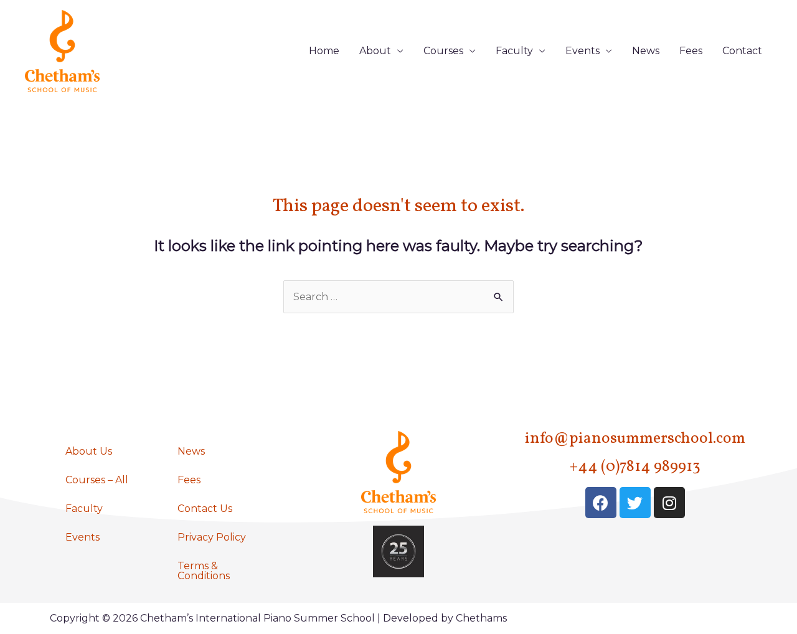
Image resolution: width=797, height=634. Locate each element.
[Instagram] (669, 502)
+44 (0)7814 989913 (635, 467)
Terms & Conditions (203, 571)
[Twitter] (635, 502)
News (645, 51)
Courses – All (96, 480)
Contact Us (204, 508)
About (375, 51)
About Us (88, 451)
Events (582, 51)
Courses (443, 51)
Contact (742, 51)
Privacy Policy (211, 537)
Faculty (514, 51)
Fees (690, 51)
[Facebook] (600, 502)
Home (324, 51)
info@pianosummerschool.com (635, 439)
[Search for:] (398, 297)
